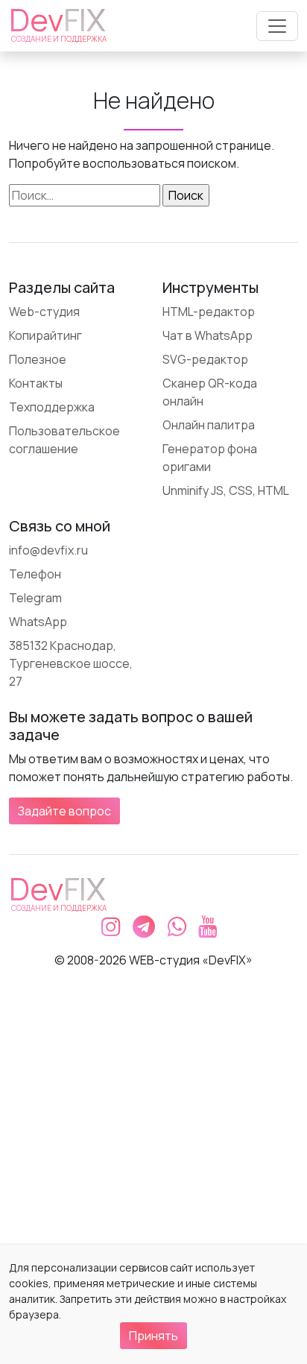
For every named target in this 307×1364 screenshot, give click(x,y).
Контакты (36, 383)
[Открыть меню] (277, 26)
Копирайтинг (45, 335)
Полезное (37, 359)
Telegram (35, 598)
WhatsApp (38, 621)
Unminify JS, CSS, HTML (225, 490)
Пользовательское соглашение (64, 440)
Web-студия (44, 311)
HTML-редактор (208, 311)
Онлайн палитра (208, 425)
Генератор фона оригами (209, 458)
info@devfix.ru (48, 550)
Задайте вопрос (64, 811)
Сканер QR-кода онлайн (209, 392)
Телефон (35, 574)
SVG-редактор (205, 359)
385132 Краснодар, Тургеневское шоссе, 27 (71, 663)
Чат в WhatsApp (207, 335)
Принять (153, 1335)
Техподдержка (52, 407)
